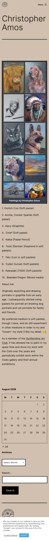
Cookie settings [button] (10, 535)
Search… (6, 473)
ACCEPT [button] (24, 535)
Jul (6, 446)
